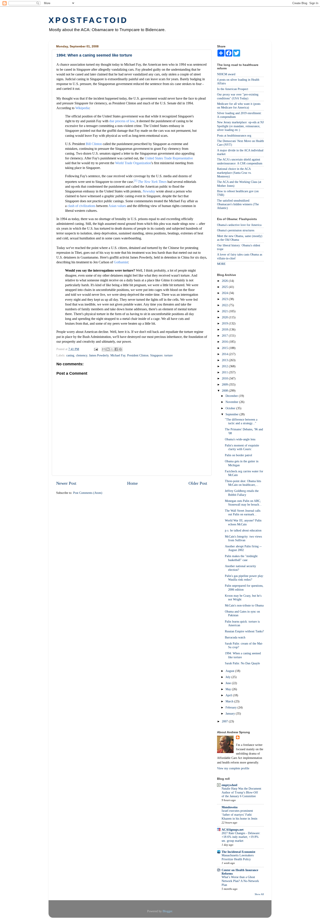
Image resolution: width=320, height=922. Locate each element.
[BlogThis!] (108, 349)
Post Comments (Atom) (87, 492)
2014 (225, 354)
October (231, 408)
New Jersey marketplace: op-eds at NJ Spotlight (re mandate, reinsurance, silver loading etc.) (240, 126)
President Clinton (137, 355)
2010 (225, 378)
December (232, 396)
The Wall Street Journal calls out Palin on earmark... (242, 512)
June (229, 683)
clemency (81, 355)
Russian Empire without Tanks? (244, 631)
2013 (225, 360)
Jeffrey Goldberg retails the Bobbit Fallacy (242, 492)
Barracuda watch (235, 637)
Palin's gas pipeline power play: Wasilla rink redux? (244, 577)
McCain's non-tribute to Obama (244, 605)
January (231, 713)
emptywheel (229, 785)
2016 (225, 341)
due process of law (122, 121)
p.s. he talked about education (243, 530)
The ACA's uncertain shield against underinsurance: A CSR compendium (239, 161)
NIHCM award (226, 74)
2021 (225, 311)
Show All (259, 894)
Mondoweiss (229, 807)
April (229, 695)
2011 (225, 372)
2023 (225, 299)
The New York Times (152, 182)
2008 (225, 390)
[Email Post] (96, 349)
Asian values (117, 206)
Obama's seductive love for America (239, 225)
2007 (225, 721)
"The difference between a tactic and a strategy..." (241, 421)
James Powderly (99, 355)
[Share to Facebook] (116, 349)
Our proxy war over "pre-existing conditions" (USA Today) (237, 96)
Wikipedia (82, 108)
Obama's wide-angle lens (240, 439)
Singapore (156, 355)
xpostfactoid (88, 20)
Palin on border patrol (238, 455)
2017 (225, 335)
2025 (225, 287)
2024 (225, 293)
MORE (221, 264)
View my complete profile (233, 768)
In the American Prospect (232, 89)
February (231, 707)
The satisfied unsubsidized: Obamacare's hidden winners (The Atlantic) (238, 204)
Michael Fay (117, 355)
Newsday (149, 191)
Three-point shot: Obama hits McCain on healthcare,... (243, 482)
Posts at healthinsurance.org (234, 135)
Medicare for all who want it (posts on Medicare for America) (238, 105)
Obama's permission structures (235, 230)
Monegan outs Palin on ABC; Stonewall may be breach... (243, 502)
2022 (225, 305)
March (230, 701)
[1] (135, 180)
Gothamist (121, 262)
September (232, 414)
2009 (225, 384)
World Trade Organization (133, 163)
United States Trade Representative (169, 158)
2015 (225, 348)
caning (70, 355)
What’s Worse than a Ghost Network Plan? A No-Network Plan (240, 881)
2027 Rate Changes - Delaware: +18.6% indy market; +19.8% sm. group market (241, 837)
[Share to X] (112, 349)
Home (132, 483)
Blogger (167, 911)
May (229, 689)
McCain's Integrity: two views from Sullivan (243, 538)
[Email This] (104, 349)
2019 (225, 323)
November (232, 402)
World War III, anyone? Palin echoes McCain (243, 522)
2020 (225, 317)
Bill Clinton (94, 144)
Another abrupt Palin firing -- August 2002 (243, 548)
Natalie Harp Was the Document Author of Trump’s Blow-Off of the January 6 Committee (241, 792)
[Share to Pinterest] (120, 349)
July (228, 677)
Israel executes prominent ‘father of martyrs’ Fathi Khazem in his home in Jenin (239, 814)
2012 (225, 366)
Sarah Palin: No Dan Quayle (242, 663)
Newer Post (66, 483)
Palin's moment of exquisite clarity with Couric (242, 447)
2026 (225, 280)
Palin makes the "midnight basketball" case (241, 557)
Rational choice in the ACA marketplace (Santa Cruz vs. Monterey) (234, 172)
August (230, 671)
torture (168, 355)
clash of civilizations (81, 206)
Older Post (198, 483)
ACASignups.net (233, 829)
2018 (225, 329)
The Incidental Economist (238, 852)
